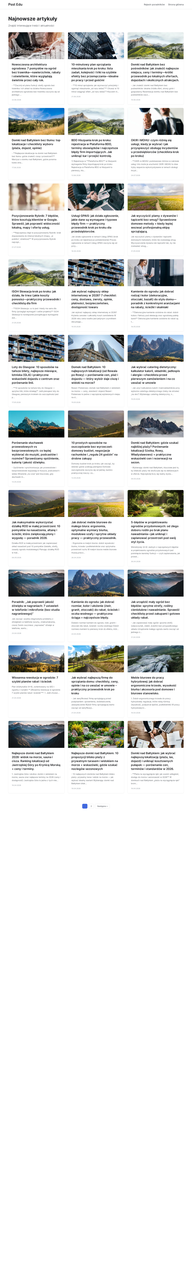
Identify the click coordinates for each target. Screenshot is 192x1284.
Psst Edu (15, 4)
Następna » (102, 806)
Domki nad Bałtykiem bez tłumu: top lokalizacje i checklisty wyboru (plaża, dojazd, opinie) (36, 144)
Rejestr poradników (154, 4)
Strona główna (176, 4)
